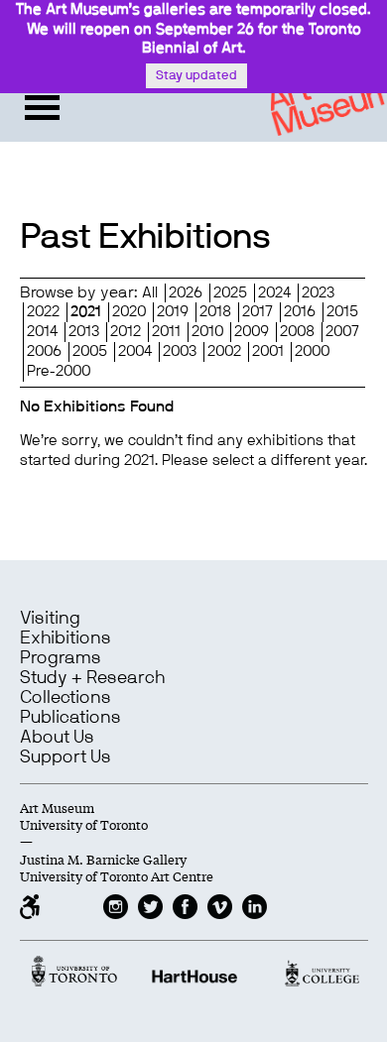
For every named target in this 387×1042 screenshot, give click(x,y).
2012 (125, 331)
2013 (83, 331)
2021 (85, 311)
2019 (173, 311)
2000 (312, 351)
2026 (185, 293)
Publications (70, 718)
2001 (268, 351)
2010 (207, 331)
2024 (274, 293)
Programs (60, 658)
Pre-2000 (58, 371)
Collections (65, 698)
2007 (342, 331)
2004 (135, 351)
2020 (129, 311)
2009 (251, 331)
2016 (300, 311)
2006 (44, 351)
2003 (179, 351)
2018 (215, 311)
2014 (42, 331)
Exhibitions (65, 638)
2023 (318, 293)
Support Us (65, 757)
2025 (230, 293)
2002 (224, 351)
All (150, 293)
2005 (89, 351)
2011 (166, 331)
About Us (57, 738)
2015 (342, 311)
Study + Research (92, 678)
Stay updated (196, 75)
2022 (43, 311)
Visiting (50, 619)
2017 (257, 311)
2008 (297, 331)
